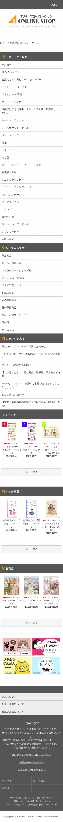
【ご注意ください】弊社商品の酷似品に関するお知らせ (31, 374)
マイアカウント (8, 781)
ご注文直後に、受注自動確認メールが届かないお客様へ (31, 355)
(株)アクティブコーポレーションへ (31, 755)
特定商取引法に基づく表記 (37, 801)
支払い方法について (26, 798)
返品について (19, 801)
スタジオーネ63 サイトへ (32, 769)
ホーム (12, 798)
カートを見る (39, 781)
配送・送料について (44, 798)
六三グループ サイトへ (31, 762)
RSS (48, 805)
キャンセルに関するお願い (16, 365)
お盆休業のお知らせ (13, 394)
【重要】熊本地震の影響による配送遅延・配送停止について (31, 404)
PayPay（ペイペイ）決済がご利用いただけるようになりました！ (30, 385)
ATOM (54, 805)
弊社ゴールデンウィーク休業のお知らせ (24, 346)
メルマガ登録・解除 (35, 805)
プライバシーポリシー (15, 805)
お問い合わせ (7, 788)
